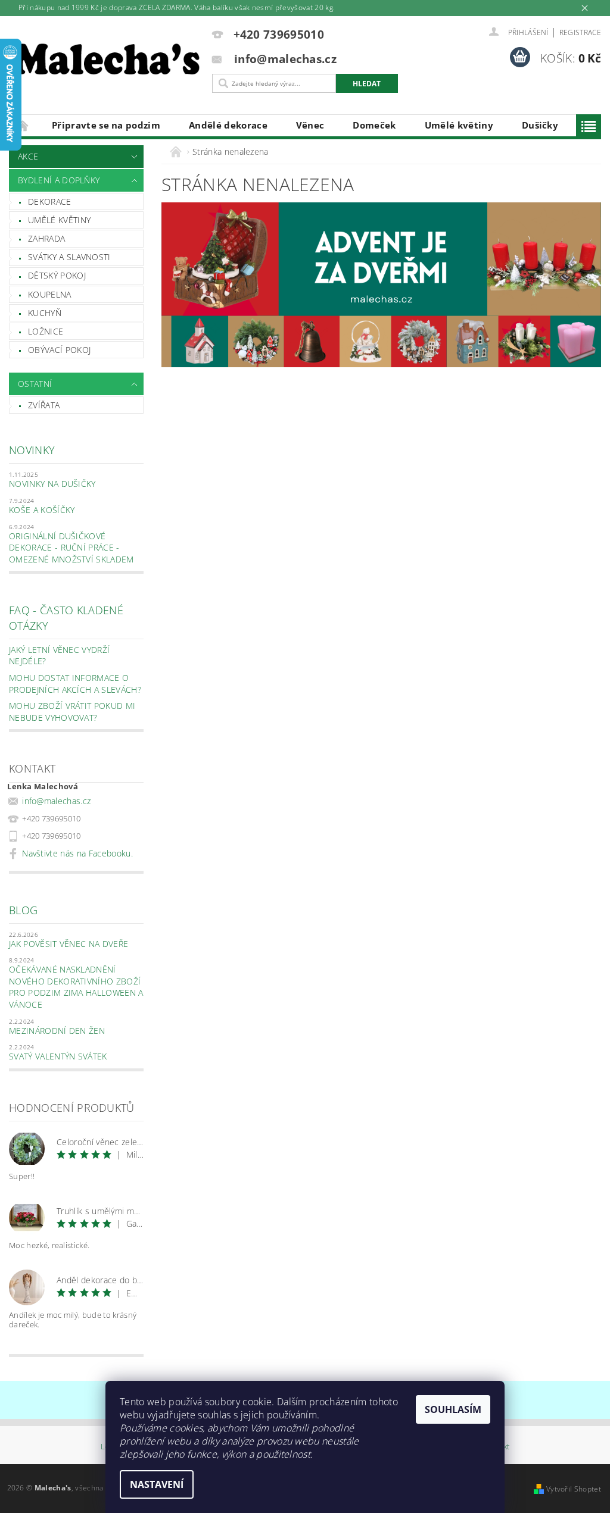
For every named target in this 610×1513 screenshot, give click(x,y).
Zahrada (46, 238)
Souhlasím (453, 1409)
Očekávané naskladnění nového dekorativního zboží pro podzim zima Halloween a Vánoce (76, 987)
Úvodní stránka (23, 125)
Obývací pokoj (59, 349)
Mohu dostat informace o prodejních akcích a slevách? (75, 683)
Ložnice (45, 331)
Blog (23, 910)
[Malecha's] (107, 62)
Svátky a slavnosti (69, 256)
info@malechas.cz (56, 800)
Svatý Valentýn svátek (58, 1056)
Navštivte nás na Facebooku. (77, 853)
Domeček (374, 125)
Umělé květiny (459, 125)
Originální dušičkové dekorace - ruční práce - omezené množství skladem (71, 547)
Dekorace (49, 201)
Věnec (310, 125)
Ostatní (35, 383)
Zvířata (44, 405)
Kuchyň (44, 312)
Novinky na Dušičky (52, 483)
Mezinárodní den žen (57, 1030)
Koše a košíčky (41, 509)
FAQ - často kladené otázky (66, 617)
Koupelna (49, 294)
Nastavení (156, 1484)
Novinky (32, 450)
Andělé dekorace (228, 125)
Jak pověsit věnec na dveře (68, 943)
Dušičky (540, 125)
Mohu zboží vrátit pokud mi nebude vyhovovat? (72, 711)
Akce (28, 156)
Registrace (580, 32)
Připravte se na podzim (106, 125)
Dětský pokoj (57, 275)
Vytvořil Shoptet (573, 1489)
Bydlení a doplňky (58, 180)
